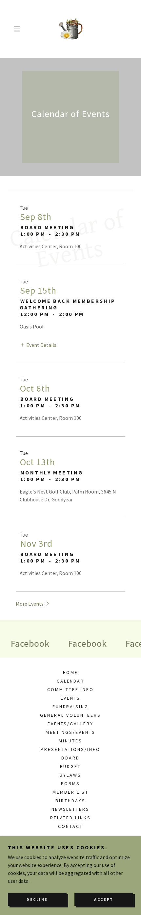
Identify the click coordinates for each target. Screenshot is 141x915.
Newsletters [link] (70, 809)
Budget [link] (70, 766)
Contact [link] (70, 826)
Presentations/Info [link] (70, 749)
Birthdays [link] (70, 801)
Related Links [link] (70, 818)
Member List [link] (70, 792)
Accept (103, 899)
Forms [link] (70, 783)
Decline (37, 899)
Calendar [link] (71, 681)
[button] (19, 29)
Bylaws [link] (70, 775)
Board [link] (70, 758)
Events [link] (71, 698)
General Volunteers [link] (70, 715)
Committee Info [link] (70, 689)
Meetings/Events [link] (70, 732)
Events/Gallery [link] (71, 724)
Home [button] (70, 672)
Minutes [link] (70, 741)
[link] (70, 29)
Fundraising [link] (70, 707)
